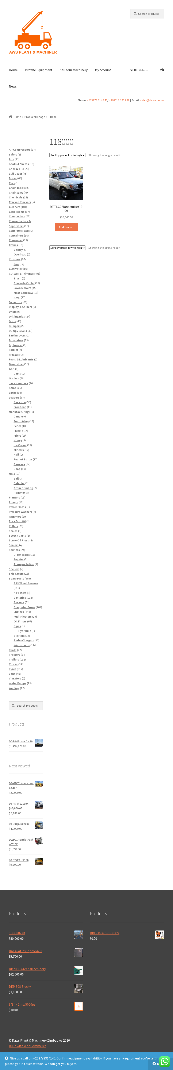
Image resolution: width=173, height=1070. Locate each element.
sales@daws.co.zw (152, 100)
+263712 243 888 (119, 100)
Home (13, 70)
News (13, 86)
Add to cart (66, 227)
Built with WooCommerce (27, 1046)
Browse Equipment (39, 70)
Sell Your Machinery (74, 70)
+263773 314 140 (97, 100)
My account (103, 70)
